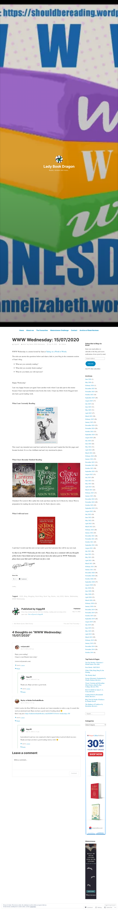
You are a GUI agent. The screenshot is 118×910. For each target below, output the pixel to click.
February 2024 (89, 456)
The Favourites (42, 330)
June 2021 (88, 554)
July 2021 (88, 551)
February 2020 (89, 603)
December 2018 (90, 646)
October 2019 (89, 616)
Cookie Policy (33, 906)
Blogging (31, 596)
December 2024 (90, 425)
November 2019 (90, 612)
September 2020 (90, 582)
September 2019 (90, 619)
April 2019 (88, 634)
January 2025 (89, 422)
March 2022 (88, 526)
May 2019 (88, 631)
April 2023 (88, 487)
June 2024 (88, 444)
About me (30, 330)
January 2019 (89, 643)
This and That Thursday (71, 624)
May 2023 (88, 484)
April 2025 (88, 413)
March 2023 (88, 490)
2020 (21, 596)
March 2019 (88, 637)
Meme (31, 344)
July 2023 (88, 477)
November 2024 (90, 428)
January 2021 (89, 569)
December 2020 (90, 573)
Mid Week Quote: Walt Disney (22, 624)
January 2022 (89, 533)
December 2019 (90, 609)
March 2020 (88, 600)
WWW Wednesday (39, 344)
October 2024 (89, 431)
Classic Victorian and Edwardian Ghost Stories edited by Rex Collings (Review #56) (94, 685)
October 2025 (89, 394)
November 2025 (90, 391)
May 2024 (88, 447)
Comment (74, 773)
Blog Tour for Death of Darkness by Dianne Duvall (94, 700)
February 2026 (89, 385)
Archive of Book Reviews (89, 330)
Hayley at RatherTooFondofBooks (32, 700)
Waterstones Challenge (59, 330)
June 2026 (88, 379)
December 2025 (90, 388)
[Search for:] (95, 713)
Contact (74, 330)
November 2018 (90, 649)
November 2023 (90, 465)
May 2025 (88, 410)
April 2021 (88, 560)
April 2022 (88, 523)
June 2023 (88, 480)
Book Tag (26, 344)
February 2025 (89, 419)
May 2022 (88, 520)
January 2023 (89, 496)
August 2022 (89, 511)
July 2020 (60, 596)
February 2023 (89, 493)
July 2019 (88, 625)
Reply (18, 669)
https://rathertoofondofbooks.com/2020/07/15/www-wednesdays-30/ (47, 713)
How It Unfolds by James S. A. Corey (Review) (94, 690)
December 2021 (90, 536)
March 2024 (88, 453)
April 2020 (88, 597)
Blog (25, 596)
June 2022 (88, 517)
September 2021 (90, 545)
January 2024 (89, 459)
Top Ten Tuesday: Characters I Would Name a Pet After (94, 663)
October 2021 (89, 542)
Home (21, 330)
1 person (23, 665)
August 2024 (89, 437)
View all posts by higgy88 (35, 614)
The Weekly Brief (90, 675)
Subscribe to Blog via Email (93, 344)
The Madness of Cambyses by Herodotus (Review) (94, 705)
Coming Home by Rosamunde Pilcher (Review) (94, 695)
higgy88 (16, 344)
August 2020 (89, 585)
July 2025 (88, 404)
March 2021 (88, 563)
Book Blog (39, 596)
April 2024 (88, 450)
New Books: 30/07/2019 (92, 667)
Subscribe (90, 364)
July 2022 (88, 514)
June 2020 (88, 591)
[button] (23, 480)
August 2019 (89, 622)
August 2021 (89, 548)
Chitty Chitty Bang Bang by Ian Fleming (94, 671)
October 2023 (89, 468)
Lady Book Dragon (59, 166)
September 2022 (90, 508)
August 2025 (89, 401)
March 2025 (88, 416)
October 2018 (89, 652)
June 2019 (88, 628)
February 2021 (89, 566)
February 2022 (89, 530)
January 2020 (89, 606)
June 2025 (88, 407)
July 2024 (88, 441)
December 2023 (90, 462)
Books (53, 596)
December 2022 (90, 499)
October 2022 (89, 505)
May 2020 (88, 594)
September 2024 (90, 434)
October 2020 (89, 579)
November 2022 (90, 502)
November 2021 (90, 539)
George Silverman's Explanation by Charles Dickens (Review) (95, 679)
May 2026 (88, 382)
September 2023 (90, 471)
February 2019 (89, 640)
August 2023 (89, 474)
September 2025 (90, 398)
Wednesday (74, 596)
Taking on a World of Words (56, 351)
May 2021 (88, 557)
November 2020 (90, 576)
